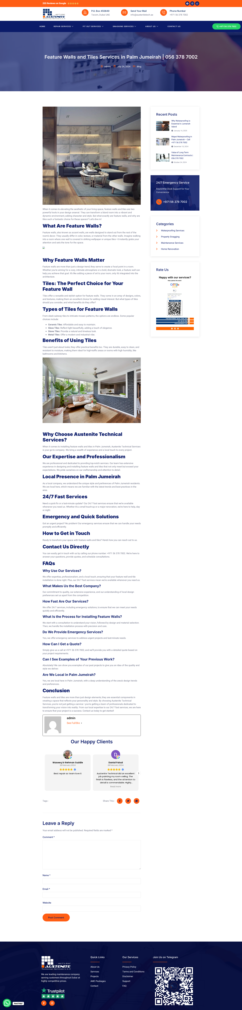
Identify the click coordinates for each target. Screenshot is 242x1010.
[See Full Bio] (81, 723)
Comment (49, 837)
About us (150, 26)
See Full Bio (73, 723)
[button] (138, 773)
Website (47, 902)
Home (42, 26)
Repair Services (62, 26)
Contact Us (174, 26)
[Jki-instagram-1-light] (52, 1003)
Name (46, 875)
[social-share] (120, 801)
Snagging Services (123, 26)
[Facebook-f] (43, 1003)
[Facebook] (187, 3)
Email (46, 889)
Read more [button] (67, 786)
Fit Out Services (92, 26)
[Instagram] (192, 3)
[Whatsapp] (197, 3)
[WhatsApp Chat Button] (7, 1003)
